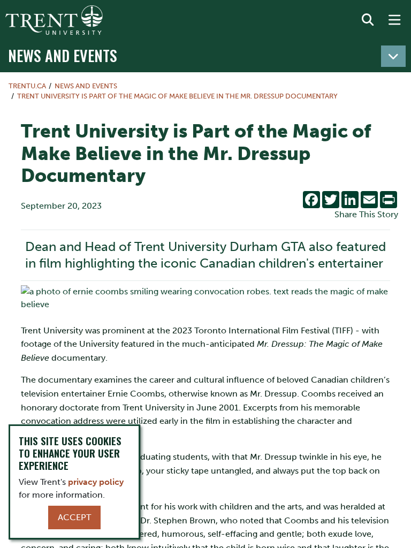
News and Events (62, 55)
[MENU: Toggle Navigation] (394, 20)
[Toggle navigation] (393, 56)
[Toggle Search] (367, 20)
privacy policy (96, 482)
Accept (74, 517)
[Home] (54, 20)
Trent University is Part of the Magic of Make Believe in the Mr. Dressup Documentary (177, 96)
